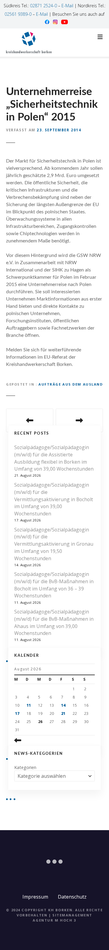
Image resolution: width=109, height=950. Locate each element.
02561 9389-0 (18, 14)
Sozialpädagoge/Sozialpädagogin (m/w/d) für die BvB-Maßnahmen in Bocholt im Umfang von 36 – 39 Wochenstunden (54, 585)
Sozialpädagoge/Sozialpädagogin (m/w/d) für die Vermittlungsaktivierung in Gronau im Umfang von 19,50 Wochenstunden (53, 544)
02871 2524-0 (43, 5)
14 (63, 705)
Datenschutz (72, 896)
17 (17, 713)
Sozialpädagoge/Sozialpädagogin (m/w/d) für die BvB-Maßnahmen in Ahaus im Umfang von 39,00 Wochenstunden (54, 622)
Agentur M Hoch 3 (54, 920)
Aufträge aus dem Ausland (70, 384)
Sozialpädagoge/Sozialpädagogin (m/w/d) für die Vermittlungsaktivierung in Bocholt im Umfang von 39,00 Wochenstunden (53, 499)
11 (29, 705)
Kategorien (25, 767)
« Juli (27, 740)
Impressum (35, 896)
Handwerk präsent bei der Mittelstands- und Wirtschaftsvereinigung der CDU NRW (79, 420)
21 (63, 713)
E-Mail (67, 5)
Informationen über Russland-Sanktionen (29, 420)
